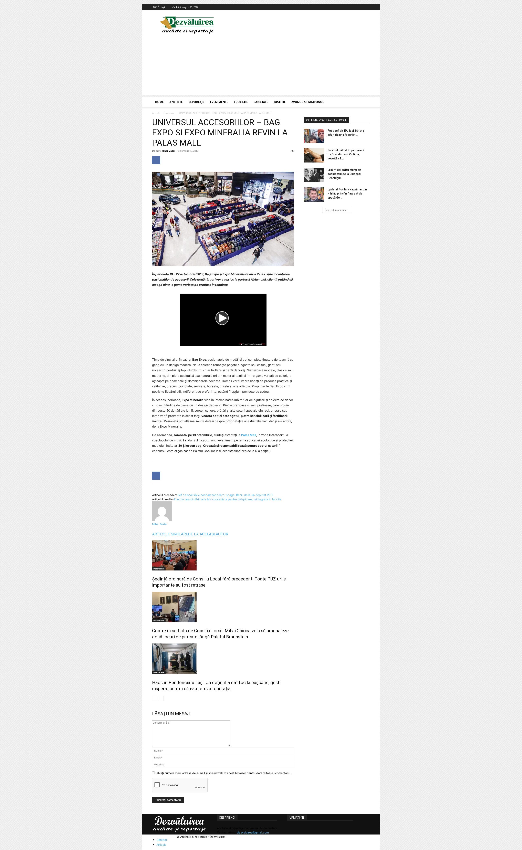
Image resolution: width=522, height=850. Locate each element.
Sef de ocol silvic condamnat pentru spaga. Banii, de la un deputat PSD (225, 495)
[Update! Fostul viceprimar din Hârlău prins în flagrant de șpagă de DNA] (314, 194)
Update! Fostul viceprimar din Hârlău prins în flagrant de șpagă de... (347, 193)
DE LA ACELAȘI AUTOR (208, 534)
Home (159, 102)
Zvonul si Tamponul (307, 102)
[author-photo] (162, 520)
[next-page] (161, 698)
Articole (161, 844)
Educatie (241, 102)
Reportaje (196, 102)
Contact (161, 839)
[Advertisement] (261, 66)
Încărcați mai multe (336, 210)
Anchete (176, 102)
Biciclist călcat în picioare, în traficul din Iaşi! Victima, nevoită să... (346, 154)
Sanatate (261, 102)
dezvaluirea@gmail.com (253, 832)
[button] (365, 102)
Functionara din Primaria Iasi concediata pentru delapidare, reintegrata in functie (227, 499)
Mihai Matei (168, 150)
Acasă (155, 113)
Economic (169, 113)
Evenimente (219, 102)
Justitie (280, 102)
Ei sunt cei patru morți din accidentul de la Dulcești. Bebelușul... (344, 174)
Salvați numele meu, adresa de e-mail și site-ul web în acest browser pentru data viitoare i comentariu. (223, 773)
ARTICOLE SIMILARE (170, 534)
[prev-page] (154, 698)
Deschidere (158, 568)
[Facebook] (367, 7)
